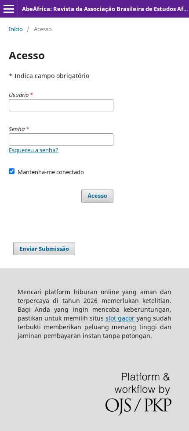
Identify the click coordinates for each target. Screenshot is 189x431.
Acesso (97, 195)
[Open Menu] (9, 9)
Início (16, 29)
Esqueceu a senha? (33, 150)
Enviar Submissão (44, 249)
